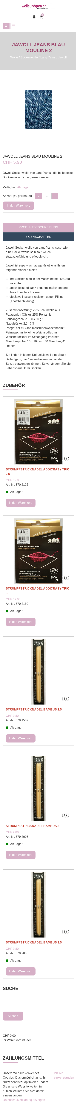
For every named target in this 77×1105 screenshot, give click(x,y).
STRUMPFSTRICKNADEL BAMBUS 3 (32, 826)
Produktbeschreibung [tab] (38, 227)
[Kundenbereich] (35, 17)
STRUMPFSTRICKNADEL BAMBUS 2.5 (34, 709)
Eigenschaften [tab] (38, 236)
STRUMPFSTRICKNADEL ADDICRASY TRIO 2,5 (37, 471)
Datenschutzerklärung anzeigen (24, 1099)
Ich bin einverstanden (64, 1075)
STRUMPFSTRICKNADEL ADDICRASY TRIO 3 (37, 591)
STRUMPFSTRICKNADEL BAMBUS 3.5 (34, 942)
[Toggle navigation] (13, 26)
